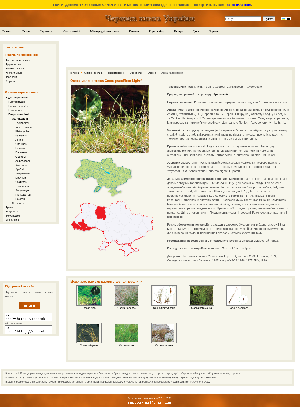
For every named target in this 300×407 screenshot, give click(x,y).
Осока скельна (164, 345)
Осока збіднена (89, 345)
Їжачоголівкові (23, 127)
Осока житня (126, 345)
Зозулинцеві (22, 190)
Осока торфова (239, 307)
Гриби (9, 207)
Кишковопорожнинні (18, 60)
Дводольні (18, 203)
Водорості (12, 211)
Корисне (214, 31)
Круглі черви (13, 64)
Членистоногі (14, 72)
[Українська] (283, 19)
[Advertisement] (29, 252)
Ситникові (21, 144)
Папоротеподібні (18, 106)
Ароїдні (19, 169)
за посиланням (239, 5)
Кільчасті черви (15, 68)
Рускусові (21, 135)
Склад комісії (71, 31)
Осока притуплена (164, 307)
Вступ (26, 31)
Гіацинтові (21, 152)
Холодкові (21, 165)
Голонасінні (15, 110)
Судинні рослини (17, 97)
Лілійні (19, 139)
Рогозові (20, 198)
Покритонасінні (18, 114)
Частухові (21, 182)
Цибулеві (20, 177)
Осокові (20, 156)
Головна (7, 31)
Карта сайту (156, 31)
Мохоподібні (13, 215)
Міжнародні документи (104, 31)
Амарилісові (22, 173)
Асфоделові (22, 160)
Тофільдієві (22, 122)
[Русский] (288, 19)
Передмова (47, 31)
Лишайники (12, 220)
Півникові (20, 148)
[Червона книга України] (29, 308)
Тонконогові (22, 186)
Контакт (134, 31)
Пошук (178, 31)
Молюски (11, 76)
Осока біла (89, 307)
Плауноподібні (16, 101)
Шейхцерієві (22, 131)
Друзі (196, 31)
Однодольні (20, 118)
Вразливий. (221, 94)
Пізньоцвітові (23, 194)
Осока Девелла (126, 307)
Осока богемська (201, 307)
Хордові (10, 81)
